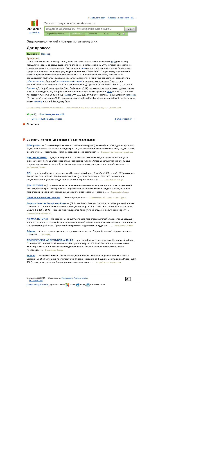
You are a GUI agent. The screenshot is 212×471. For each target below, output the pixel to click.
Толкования (77, 34)
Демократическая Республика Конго (47, 203)
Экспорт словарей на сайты (38, 285)
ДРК (29, 173)
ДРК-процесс (34, 145)
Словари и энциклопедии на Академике (69, 23)
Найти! (130, 29)
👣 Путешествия (36, 280)
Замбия (31, 255)
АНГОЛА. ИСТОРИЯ (37, 219)
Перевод (45, 54)
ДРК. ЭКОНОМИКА (37, 157)
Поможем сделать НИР (51, 114)
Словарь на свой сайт (118, 18)
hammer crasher (123, 119)
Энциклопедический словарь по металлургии (56, 34)
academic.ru (34, 33)
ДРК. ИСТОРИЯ (35, 185)
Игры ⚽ (121, 34)
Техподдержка (67, 278)
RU (132, 18)
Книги (106, 34)
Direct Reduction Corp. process (47, 119)
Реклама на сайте (81, 278)
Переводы (92, 34)
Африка (31, 231)
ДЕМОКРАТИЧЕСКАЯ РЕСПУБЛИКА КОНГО (50, 240)
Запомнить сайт (98, 18)
